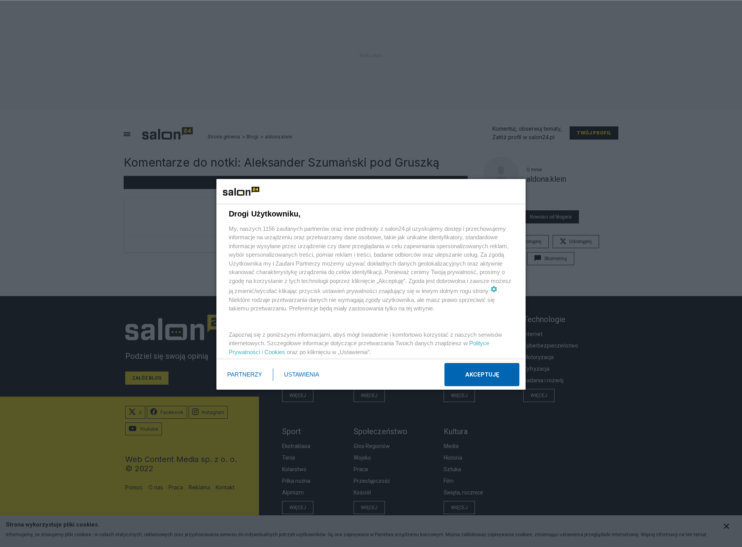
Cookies (274, 352)
